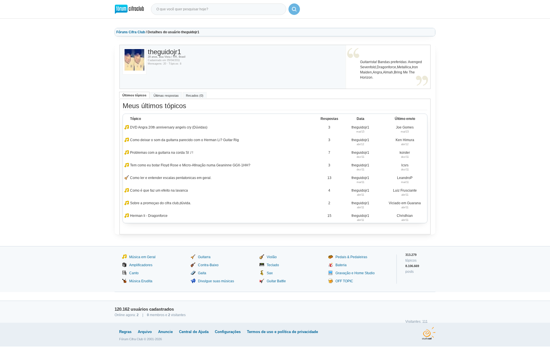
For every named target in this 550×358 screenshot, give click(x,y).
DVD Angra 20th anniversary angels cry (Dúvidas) (168, 127)
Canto (134, 273)
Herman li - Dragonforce (149, 216)
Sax (270, 273)
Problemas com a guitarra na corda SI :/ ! (161, 153)
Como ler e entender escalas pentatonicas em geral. (170, 178)
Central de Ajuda (194, 332)
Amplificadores (140, 265)
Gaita (202, 273)
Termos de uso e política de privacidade (282, 332)
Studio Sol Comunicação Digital (428, 333)
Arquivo (145, 332)
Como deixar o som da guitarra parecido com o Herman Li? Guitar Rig (184, 140)
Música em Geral (142, 257)
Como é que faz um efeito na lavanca (159, 190)
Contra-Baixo (208, 265)
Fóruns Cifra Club (130, 32)
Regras (125, 332)
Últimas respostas (166, 95)
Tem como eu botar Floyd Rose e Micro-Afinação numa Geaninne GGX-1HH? (190, 165)
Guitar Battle (276, 281)
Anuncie (165, 332)
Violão (272, 257)
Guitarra (204, 257)
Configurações (228, 332)
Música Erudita (140, 281)
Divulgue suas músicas (216, 281)
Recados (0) (194, 95)
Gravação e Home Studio (355, 273)
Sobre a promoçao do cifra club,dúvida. (160, 203)
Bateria (341, 265)
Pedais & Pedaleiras (351, 257)
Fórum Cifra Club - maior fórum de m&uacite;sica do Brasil (129, 9)
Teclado (273, 265)
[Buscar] (294, 9)
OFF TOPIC (344, 281)
